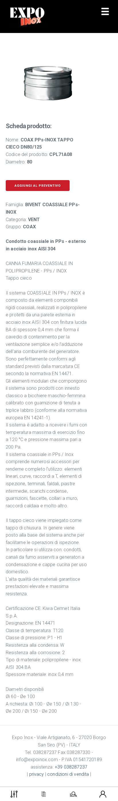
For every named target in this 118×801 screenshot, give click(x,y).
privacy (36, 774)
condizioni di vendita (68, 774)
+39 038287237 (71, 767)
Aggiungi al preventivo (38, 186)
